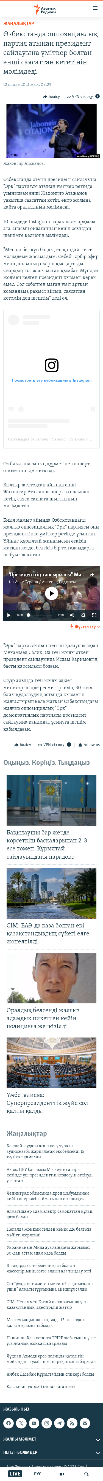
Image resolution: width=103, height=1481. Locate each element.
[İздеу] (86, 1474)
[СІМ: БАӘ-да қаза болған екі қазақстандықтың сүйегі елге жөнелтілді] (51, 893)
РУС (37, 1474)
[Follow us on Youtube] (34, 1423)
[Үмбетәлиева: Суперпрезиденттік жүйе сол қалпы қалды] (51, 1062)
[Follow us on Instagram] (46, 1423)
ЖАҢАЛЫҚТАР (18, 23)
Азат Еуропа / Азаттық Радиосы (45, 582)
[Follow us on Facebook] (8, 1423)
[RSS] (72, 1423)
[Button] (51, 96)
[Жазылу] (85, 1423)
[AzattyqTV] (62, 1474)
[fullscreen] (94, 615)
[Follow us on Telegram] (59, 1423)
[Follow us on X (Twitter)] (21, 1423)
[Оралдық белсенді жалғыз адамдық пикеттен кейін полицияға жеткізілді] (51, 978)
